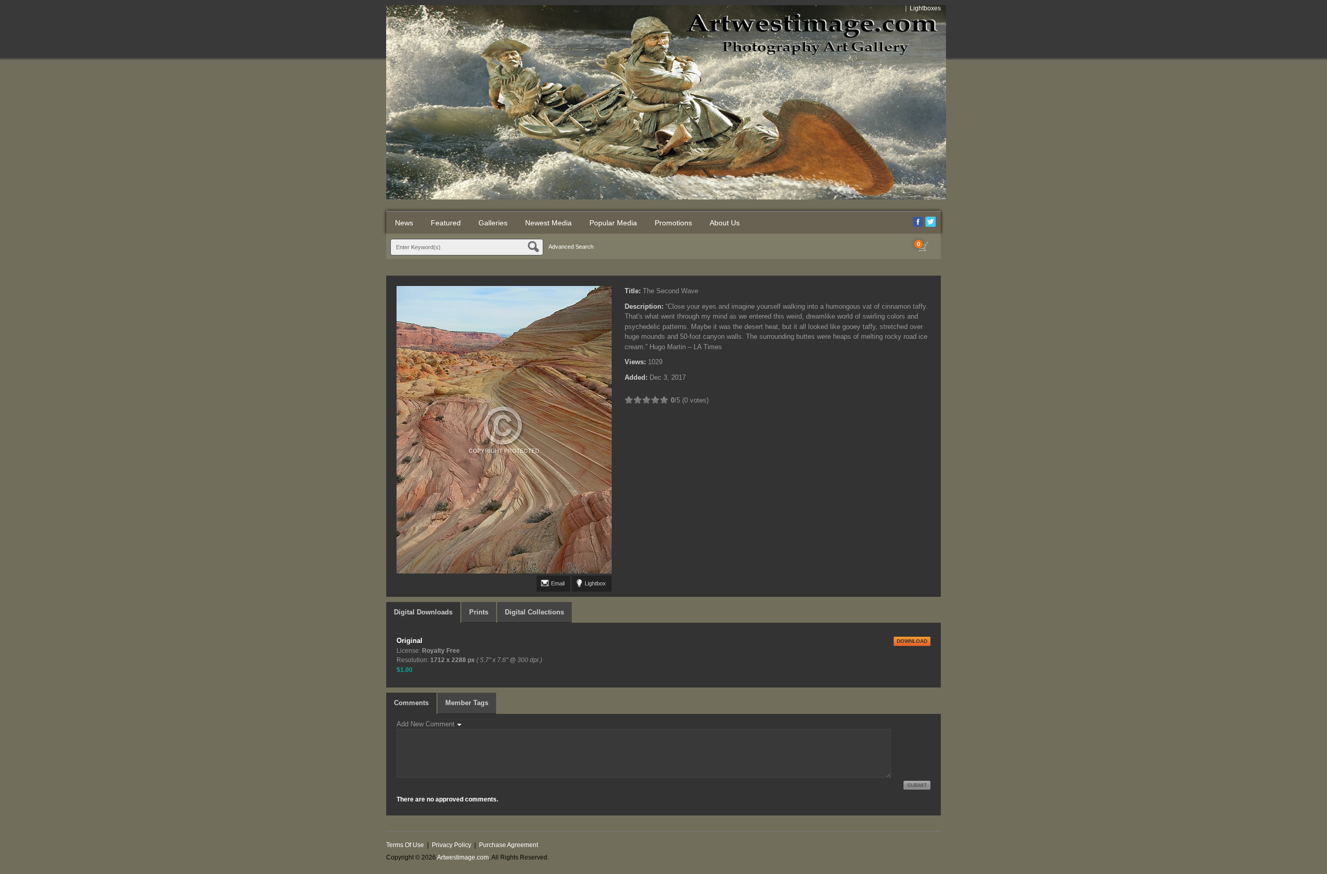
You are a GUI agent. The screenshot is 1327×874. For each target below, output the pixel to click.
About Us (725, 223)
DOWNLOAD (912, 641)
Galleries (492, 223)
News (404, 223)
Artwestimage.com (463, 857)
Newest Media (548, 223)
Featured (446, 223)
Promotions (673, 223)
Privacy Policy (451, 845)
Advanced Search (571, 246)
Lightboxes (925, 8)
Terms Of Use (405, 845)
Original (409, 640)
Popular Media (613, 223)
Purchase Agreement (508, 845)
